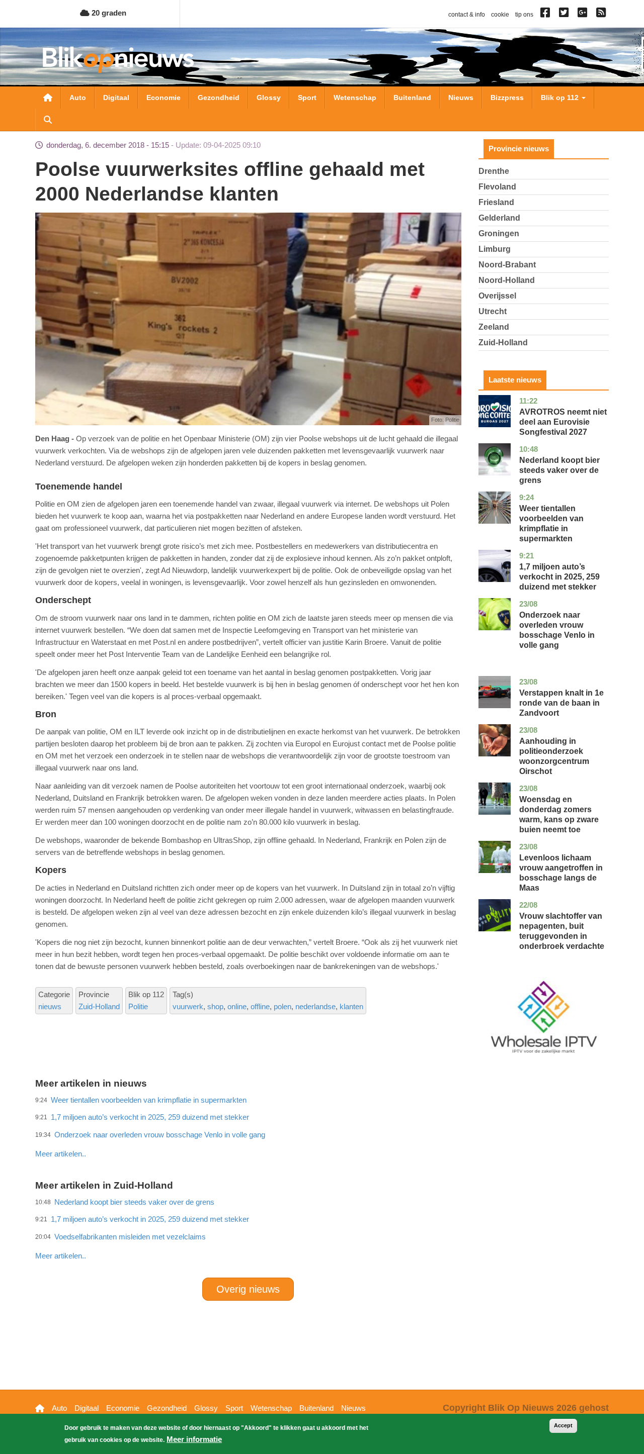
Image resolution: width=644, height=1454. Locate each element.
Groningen (498, 233)
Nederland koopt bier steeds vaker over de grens (559, 470)
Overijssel (497, 296)
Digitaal (116, 97)
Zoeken (48, 120)
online (237, 1006)
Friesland (496, 202)
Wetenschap (355, 97)
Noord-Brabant (507, 264)
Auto (77, 97)
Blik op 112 (561, 97)
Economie (163, 97)
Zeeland (493, 327)
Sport (307, 97)
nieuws (49, 1006)
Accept (563, 1425)
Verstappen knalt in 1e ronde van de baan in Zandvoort (561, 703)
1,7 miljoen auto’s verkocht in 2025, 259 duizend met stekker (559, 576)
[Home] (118, 59)
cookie (500, 14)
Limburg (494, 249)
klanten (351, 1006)
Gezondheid (218, 97)
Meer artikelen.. (60, 1153)
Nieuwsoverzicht (47, 97)
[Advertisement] (248, 1132)
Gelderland (499, 218)
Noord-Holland (506, 280)
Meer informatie (194, 1439)
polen (282, 1006)
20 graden (108, 13)
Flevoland (497, 186)
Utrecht (492, 311)
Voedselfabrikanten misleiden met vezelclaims (130, 1236)
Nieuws (460, 97)
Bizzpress (507, 97)
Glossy (269, 97)
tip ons (524, 14)
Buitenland (412, 97)
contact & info (466, 14)
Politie (138, 1006)
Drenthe (493, 171)
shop (215, 1006)
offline (260, 1006)
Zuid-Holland (99, 1006)
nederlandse (315, 1006)
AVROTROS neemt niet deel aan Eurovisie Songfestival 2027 (563, 422)
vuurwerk (188, 1006)
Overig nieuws (248, 1289)
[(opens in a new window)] (546, 14)
